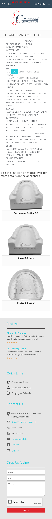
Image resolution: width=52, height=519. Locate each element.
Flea (46, 84)
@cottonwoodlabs (19, 439)
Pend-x (20, 96)
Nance (10, 96)
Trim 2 (20, 155)
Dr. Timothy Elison (16, 348)
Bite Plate (39, 53)
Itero (34, 121)
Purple (42, 127)
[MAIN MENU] (47, 4)
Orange (42, 124)
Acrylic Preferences (17, 47)
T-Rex (32, 99)
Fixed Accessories (15, 102)
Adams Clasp (14, 111)
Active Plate (12, 50)
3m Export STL (13, 44)
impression (12, 118)
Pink (32, 127)
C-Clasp (27, 111)
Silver (43, 139)
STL (30, 161)
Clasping (32, 59)
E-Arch (25, 81)
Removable (19, 130)
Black (9, 56)
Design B (10, 65)
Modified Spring (16, 161)
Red (8, 130)
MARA (11, 78)
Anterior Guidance (17, 149)
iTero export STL (15, 124)
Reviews (10, 139)
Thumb (19, 90)
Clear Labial (40, 111)
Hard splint (35, 152)
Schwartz (24, 53)
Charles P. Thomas (16, 333)
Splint (9, 146)
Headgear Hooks (16, 93)
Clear (44, 59)
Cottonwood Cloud (21, 387)
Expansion (37, 81)
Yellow (10, 164)
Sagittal (12, 53)
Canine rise (36, 149)
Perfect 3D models (16, 127)
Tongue (30, 90)
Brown (29, 56)
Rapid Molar (14, 99)
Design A (36, 62)
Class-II (11, 75)
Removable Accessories (18, 136)
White (39, 161)
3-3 (8, 71)
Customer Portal (20, 382)
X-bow (20, 78)
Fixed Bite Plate (15, 84)
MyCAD (31, 124)
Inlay (25, 121)
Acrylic (29, 41)
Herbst (31, 93)
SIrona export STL (15, 142)
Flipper (11, 115)
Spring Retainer (14, 158)
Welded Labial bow (28, 115)
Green (9, 105)
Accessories (33, 71)
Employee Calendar (21, 393)
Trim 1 (10, 155)
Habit (10, 87)
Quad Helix (32, 96)
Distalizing (13, 81)
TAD (40, 99)
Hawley (10, 108)
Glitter (32, 102)
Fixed (9, 68)
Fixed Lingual (34, 84)
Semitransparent (27, 139)
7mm (21, 71)
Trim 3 (29, 155)
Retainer (39, 133)
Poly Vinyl (12, 121)
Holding (42, 93)
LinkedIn (15, 451)
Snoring (33, 142)
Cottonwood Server (17, 62)
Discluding (32, 78)
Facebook (16, 444)
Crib (11, 90)
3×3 (14, 71)
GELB (9, 152)
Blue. (18, 56)
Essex (38, 136)
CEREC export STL (15, 59)
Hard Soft (20, 152)
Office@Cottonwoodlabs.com (24, 422)
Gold (43, 102)
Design (29, 44)
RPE (25, 99)
